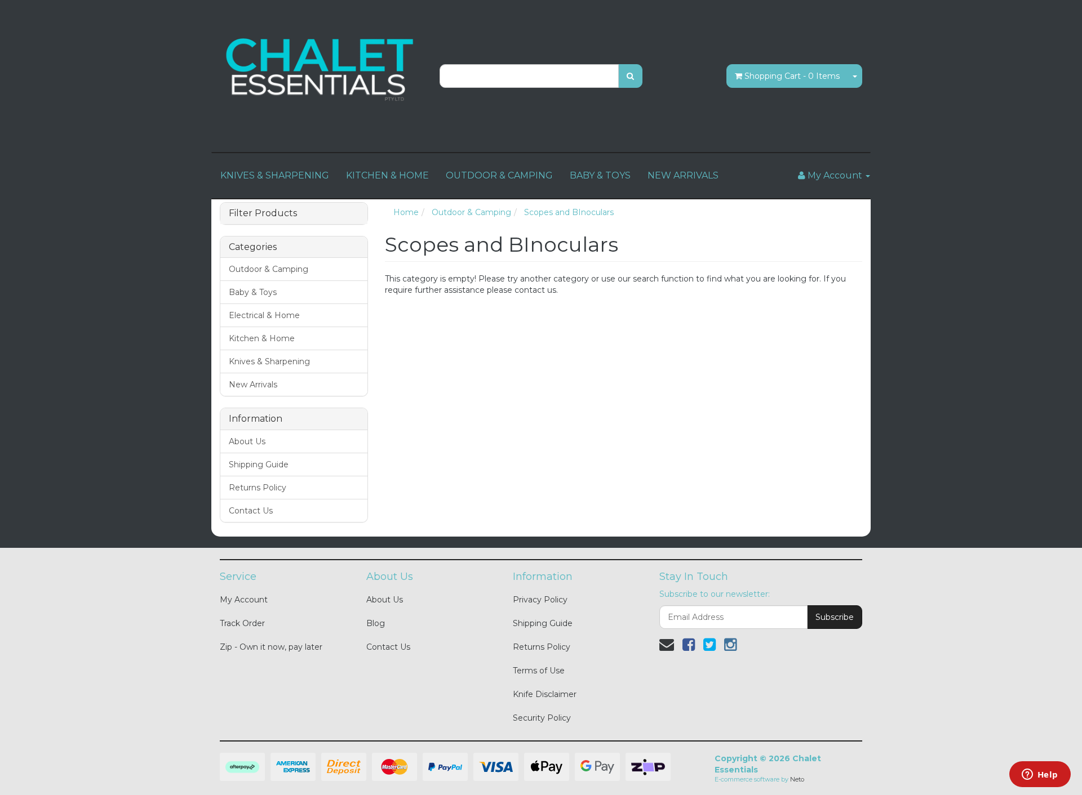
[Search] (630, 76)
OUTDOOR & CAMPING (499, 175)
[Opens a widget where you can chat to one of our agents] (1040, 775)
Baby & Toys (253, 292)
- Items (792, 76)
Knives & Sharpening (269, 361)
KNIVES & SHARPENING (274, 175)
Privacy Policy (540, 600)
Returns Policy (257, 488)
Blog (375, 623)
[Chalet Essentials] (321, 70)
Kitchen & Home (262, 338)
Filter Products (263, 213)
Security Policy (542, 718)
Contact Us (251, 511)
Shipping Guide (259, 464)
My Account (244, 600)
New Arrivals (253, 384)
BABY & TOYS (600, 175)
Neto (797, 779)
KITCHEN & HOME (387, 175)
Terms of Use (539, 671)
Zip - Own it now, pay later (271, 647)
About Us (247, 441)
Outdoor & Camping (268, 269)
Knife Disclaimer (545, 694)
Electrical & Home (264, 315)
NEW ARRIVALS (683, 175)
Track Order (242, 623)
